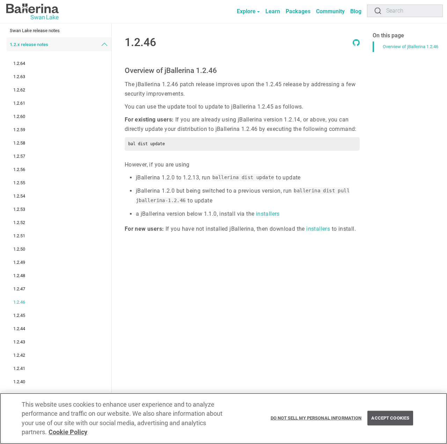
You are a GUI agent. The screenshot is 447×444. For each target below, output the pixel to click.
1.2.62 (19, 89)
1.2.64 (19, 63)
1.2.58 (19, 143)
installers (268, 213)
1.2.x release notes (29, 44)
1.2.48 (19, 275)
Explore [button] (246, 11)
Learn (272, 11)
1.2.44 (19, 328)
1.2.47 (19, 288)
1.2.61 (19, 103)
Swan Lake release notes (35, 30)
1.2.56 (19, 169)
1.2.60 (19, 116)
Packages (298, 11)
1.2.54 (19, 196)
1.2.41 (19, 368)
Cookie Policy (68, 432)
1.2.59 (19, 129)
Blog (355, 11)
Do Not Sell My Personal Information (316, 418)
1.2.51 (19, 235)
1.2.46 (19, 302)
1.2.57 (19, 156)
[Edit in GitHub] (356, 44)
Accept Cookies (390, 418)
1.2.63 (19, 76)
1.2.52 (19, 222)
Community (330, 11)
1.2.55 (19, 182)
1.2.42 (19, 355)
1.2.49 (19, 262)
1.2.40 (19, 381)
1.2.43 (19, 342)
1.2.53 (19, 209)
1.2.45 (19, 315)
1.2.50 (19, 249)
